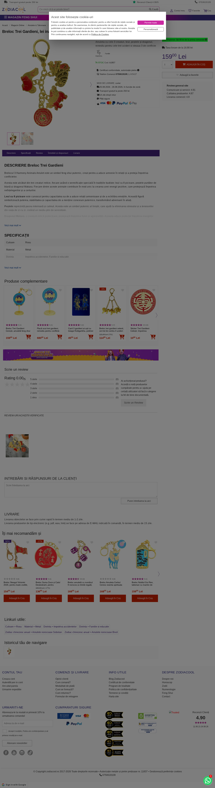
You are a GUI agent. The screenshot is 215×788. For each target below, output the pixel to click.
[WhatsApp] (207, 780)
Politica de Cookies (100, 34)
